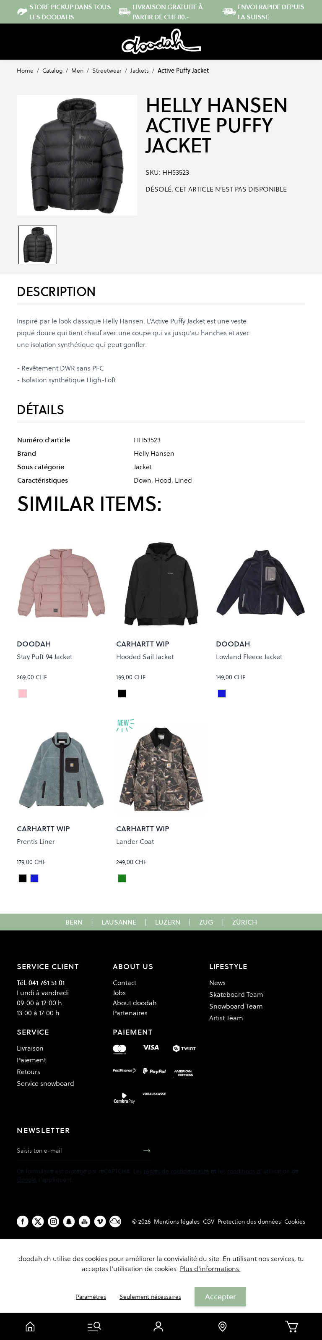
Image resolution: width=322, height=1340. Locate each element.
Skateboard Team (236, 994)
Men (77, 70)
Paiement (31, 1059)
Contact (124, 982)
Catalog (52, 70)
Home (25, 70)
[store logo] (161, 42)
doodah (34, 643)
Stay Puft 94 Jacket (44, 656)
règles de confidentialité (176, 1171)
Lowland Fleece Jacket (249, 656)
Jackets (139, 70)
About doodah (135, 1002)
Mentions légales (177, 1221)
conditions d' (244, 1171)
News (217, 982)
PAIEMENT (132, 1032)
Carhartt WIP (142, 643)
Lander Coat (135, 841)
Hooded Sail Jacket (145, 656)
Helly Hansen (216, 105)
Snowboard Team (236, 1006)
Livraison (30, 1048)
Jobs (119, 992)
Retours (28, 1071)
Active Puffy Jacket (183, 70)
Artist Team (226, 1017)
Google (26, 1179)
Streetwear (107, 70)
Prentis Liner (36, 841)
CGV (208, 1221)
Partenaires (130, 1012)
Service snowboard (45, 1083)
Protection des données (249, 1221)
